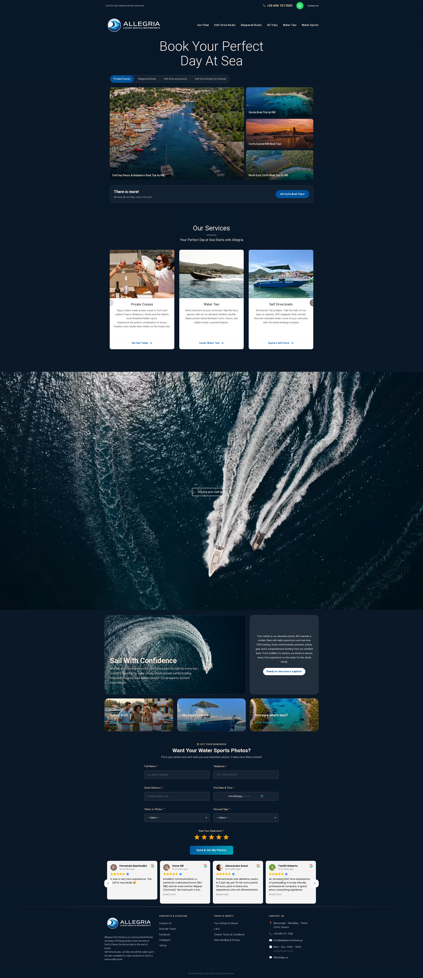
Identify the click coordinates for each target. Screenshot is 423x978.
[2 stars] (204, 837)
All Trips (272, 25)
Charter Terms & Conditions (229, 934)
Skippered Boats (251, 25)
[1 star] (197, 837)
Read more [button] (169, 894)
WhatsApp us (281, 957)
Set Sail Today (140, 342)
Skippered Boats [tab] (147, 79)
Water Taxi (289, 25)
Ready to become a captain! (284, 671)
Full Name (151, 766)
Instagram (164, 939)
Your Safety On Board (226, 923)
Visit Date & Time (223, 787)
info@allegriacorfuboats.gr (288, 940)
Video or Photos (154, 809)
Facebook (164, 934)
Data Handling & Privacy (227, 939)
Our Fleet (203, 25)
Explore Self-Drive (278, 342)
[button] (314, 883)
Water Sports (310, 25)
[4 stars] (218, 837)
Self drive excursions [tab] (175, 79)
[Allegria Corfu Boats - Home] (134, 25)
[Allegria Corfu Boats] (129, 923)
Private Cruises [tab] (122, 79)
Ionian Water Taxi (209, 342)
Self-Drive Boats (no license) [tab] (210, 79)
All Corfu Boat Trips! (292, 194)
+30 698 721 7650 (283, 933)
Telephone (220, 766)
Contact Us (313, 5)
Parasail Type (221, 809)
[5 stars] (226, 837)
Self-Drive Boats (224, 25)
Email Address (153, 787)
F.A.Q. (217, 928)
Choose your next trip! (211, 492)
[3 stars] (211, 837)
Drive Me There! (167, 928)
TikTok (162, 945)
